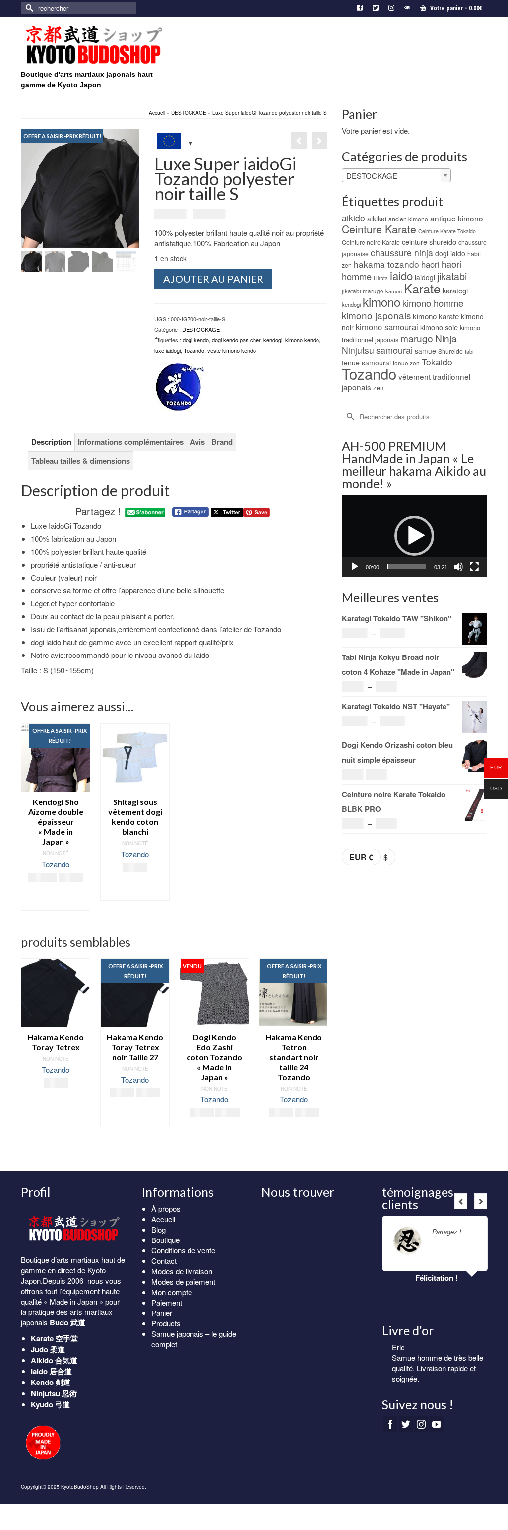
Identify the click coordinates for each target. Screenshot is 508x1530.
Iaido (39, 1371)
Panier (161, 1313)
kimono (381, 301)
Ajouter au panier (213, 279)
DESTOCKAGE (201, 329)
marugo (416, 338)
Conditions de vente (183, 1250)
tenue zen (406, 363)
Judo (39, 1349)
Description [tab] (51, 442)
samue (425, 351)
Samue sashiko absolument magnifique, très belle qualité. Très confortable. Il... (439, 1368)
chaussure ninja (402, 252)
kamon (393, 291)
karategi (455, 290)
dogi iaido (450, 253)
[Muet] (458, 567)
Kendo (42, 1382)
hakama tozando (386, 264)
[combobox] (396, 175)
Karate (422, 288)
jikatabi (452, 276)
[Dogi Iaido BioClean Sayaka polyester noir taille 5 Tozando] (319, 140)
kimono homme (432, 302)
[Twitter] (406, 1424)
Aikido (42, 1360)
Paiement (166, 1302)
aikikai (376, 218)
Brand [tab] (222, 442)
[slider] (406, 566)
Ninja (446, 338)
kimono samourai (387, 327)
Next (318, 1057)
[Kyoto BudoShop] (93, 45)
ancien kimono (408, 219)
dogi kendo (196, 340)
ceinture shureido (429, 241)
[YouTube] (437, 1424)
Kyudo (42, 1404)
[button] (414, 536)
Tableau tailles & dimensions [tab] (80, 460)
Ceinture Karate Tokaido (447, 231)
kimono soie (439, 327)
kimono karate (436, 316)
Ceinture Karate (379, 228)
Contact (164, 1260)
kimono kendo (302, 340)
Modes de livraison (181, 1271)
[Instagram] (421, 1424)
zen (378, 387)
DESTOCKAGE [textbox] (371, 175)
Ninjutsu (358, 350)
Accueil (163, 1219)
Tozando (194, 350)
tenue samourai (366, 362)
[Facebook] (390, 1424)
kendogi (272, 340)
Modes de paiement (183, 1281)
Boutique (165, 1240)
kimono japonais (376, 315)
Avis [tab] (197, 442)
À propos (166, 1208)
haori (430, 264)
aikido (353, 218)
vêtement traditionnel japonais (406, 381)
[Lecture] (355, 567)
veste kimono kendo (231, 350)
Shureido (450, 351)
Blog (158, 1229)
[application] (414, 536)
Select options (135, 888)
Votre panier (455, 8)
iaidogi (425, 277)
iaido (401, 275)
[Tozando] (179, 388)
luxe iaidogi (167, 350)
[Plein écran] (474, 567)
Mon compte (171, 1292)
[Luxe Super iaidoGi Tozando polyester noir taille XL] (299, 140)
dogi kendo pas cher (236, 340)
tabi (469, 351)
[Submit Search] (28, 8)
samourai (394, 349)
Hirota (381, 278)
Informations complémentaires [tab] (131, 442)
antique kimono (456, 218)
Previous (29, 1057)
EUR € (361, 857)
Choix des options (55, 898)
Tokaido (437, 362)
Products (166, 1323)
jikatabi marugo (362, 291)
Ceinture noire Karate (371, 242)
